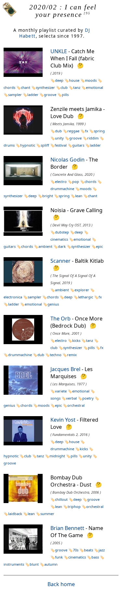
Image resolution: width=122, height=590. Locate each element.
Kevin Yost (62, 419)
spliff (45, 145)
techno (55, 354)
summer (47, 513)
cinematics (77, 557)
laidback (15, 513)
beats (88, 550)
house (74, 80)
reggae (73, 130)
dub (58, 130)
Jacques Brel (65, 369)
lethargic (85, 297)
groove (50, 94)
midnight (57, 455)
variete (61, 391)
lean (78, 195)
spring (99, 130)
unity (59, 138)
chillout (61, 499)
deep (59, 80)
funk (59, 557)
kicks (76, 340)
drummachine (20, 354)
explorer (82, 289)
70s (75, 550)
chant (25, 87)
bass (95, 557)
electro (61, 181)
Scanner (60, 260)
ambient (45, 246)
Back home (61, 584)
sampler (15, 94)
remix (72, 354)
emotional (94, 87)
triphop (74, 506)
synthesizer (45, 87)
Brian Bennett (67, 528)
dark (62, 246)
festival (61, 145)
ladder (32, 94)
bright (47, 195)
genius (53, 304)
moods (91, 80)
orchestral (76, 405)
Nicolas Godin (67, 159)
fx (86, 130)
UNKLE (58, 51)
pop (75, 181)
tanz (76, 87)
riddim (93, 138)
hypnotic (27, 145)
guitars (78, 145)
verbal (71, 398)
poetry (88, 398)
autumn (51, 564)
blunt (34, 564)
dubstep (62, 232)
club (64, 87)
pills (65, 94)
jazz (102, 550)
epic (99, 246)
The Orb (60, 318)
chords (90, 181)
